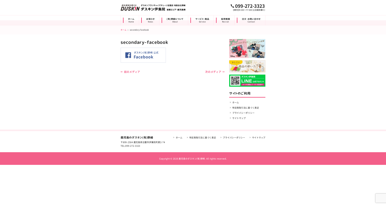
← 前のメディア (130, 72)
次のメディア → (215, 72)
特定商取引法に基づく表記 (245, 107)
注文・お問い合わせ (251, 20)
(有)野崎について (175, 20)
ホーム (131, 20)
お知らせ (150, 20)
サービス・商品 (202, 20)
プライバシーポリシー (243, 112)
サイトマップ (239, 118)
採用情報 (225, 20)
